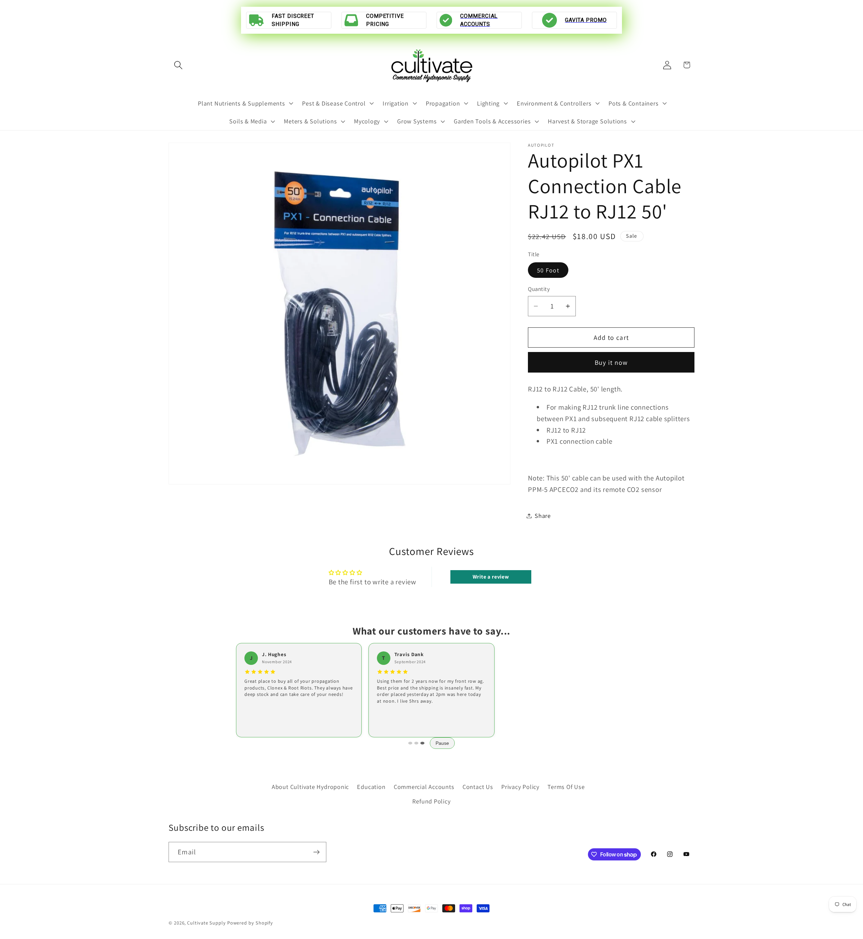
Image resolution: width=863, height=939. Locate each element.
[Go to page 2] (416, 743)
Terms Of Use (566, 787)
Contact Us (478, 787)
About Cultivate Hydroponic (310, 787)
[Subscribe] (316, 852)
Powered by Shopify (250, 922)
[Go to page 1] (410, 743)
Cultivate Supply (206, 922)
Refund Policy (431, 801)
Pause (442, 743)
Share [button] (543, 515)
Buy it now (611, 362)
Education (371, 787)
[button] (178, 65)
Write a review (491, 576)
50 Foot (548, 270)
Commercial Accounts (424, 787)
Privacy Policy (520, 787)
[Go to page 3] (422, 743)
